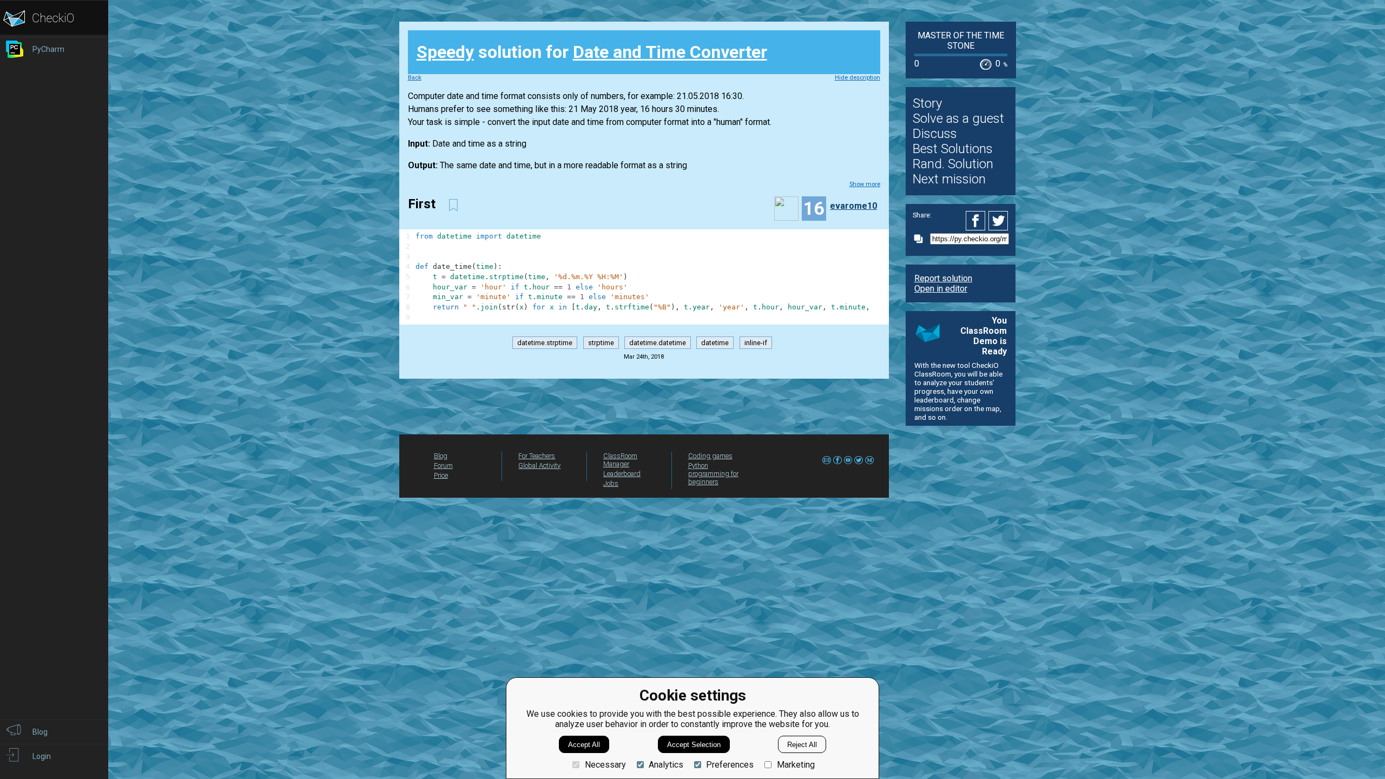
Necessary (605, 765)
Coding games (710, 456)
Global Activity (539, 465)
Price (441, 475)
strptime (601, 343)
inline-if (755, 343)
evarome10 (853, 206)
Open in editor (940, 288)
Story (927, 103)
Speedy (445, 52)
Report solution (943, 278)
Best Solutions (953, 148)
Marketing (795, 765)
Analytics (666, 765)
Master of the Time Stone (961, 40)
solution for (592, 52)
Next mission (949, 179)
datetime (715, 343)
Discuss (935, 133)
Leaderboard (622, 474)
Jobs (610, 483)
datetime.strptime (544, 343)
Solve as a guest (958, 118)
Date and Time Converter (670, 52)
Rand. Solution (953, 163)
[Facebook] (977, 220)
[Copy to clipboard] (921, 239)
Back (414, 77)
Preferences (730, 765)
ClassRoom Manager (620, 460)
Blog (440, 456)
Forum (443, 465)
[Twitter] (998, 220)
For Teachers (536, 456)
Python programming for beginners (713, 473)
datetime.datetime (657, 343)
